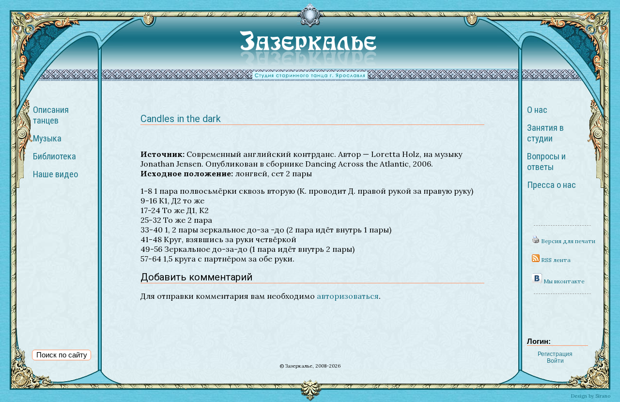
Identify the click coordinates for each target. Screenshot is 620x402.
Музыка (47, 138)
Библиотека (54, 156)
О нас (537, 110)
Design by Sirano (590, 396)
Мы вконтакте (563, 281)
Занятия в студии (545, 133)
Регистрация (555, 354)
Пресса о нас (551, 185)
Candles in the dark (180, 118)
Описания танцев (51, 115)
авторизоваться (348, 296)
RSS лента (555, 259)
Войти (555, 360)
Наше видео (55, 174)
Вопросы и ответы (546, 161)
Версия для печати (567, 241)
